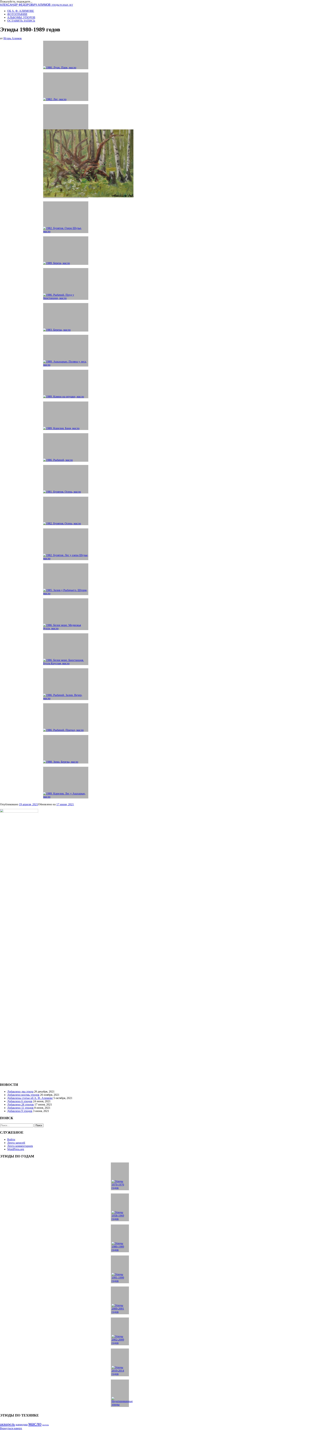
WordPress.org (15, 1149)
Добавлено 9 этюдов (19, 1111)
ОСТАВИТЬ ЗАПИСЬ (21, 20)
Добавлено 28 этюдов (20, 1104)
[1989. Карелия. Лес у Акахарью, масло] (65, 782)
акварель (7, 1424)
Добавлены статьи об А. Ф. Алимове (30, 1098)
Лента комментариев (20, 1145)
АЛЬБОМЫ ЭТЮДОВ (21, 17)
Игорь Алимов (12, 38)
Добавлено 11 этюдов (20, 1107)
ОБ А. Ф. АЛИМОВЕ (20, 10)
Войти (11, 1139)
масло (35, 1424)
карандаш (22, 1424)
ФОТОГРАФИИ (17, 14)
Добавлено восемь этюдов (23, 1094)
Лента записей (16, 1142)
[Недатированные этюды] (120, 1393)
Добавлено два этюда (20, 1091)
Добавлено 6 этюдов (19, 1101)
